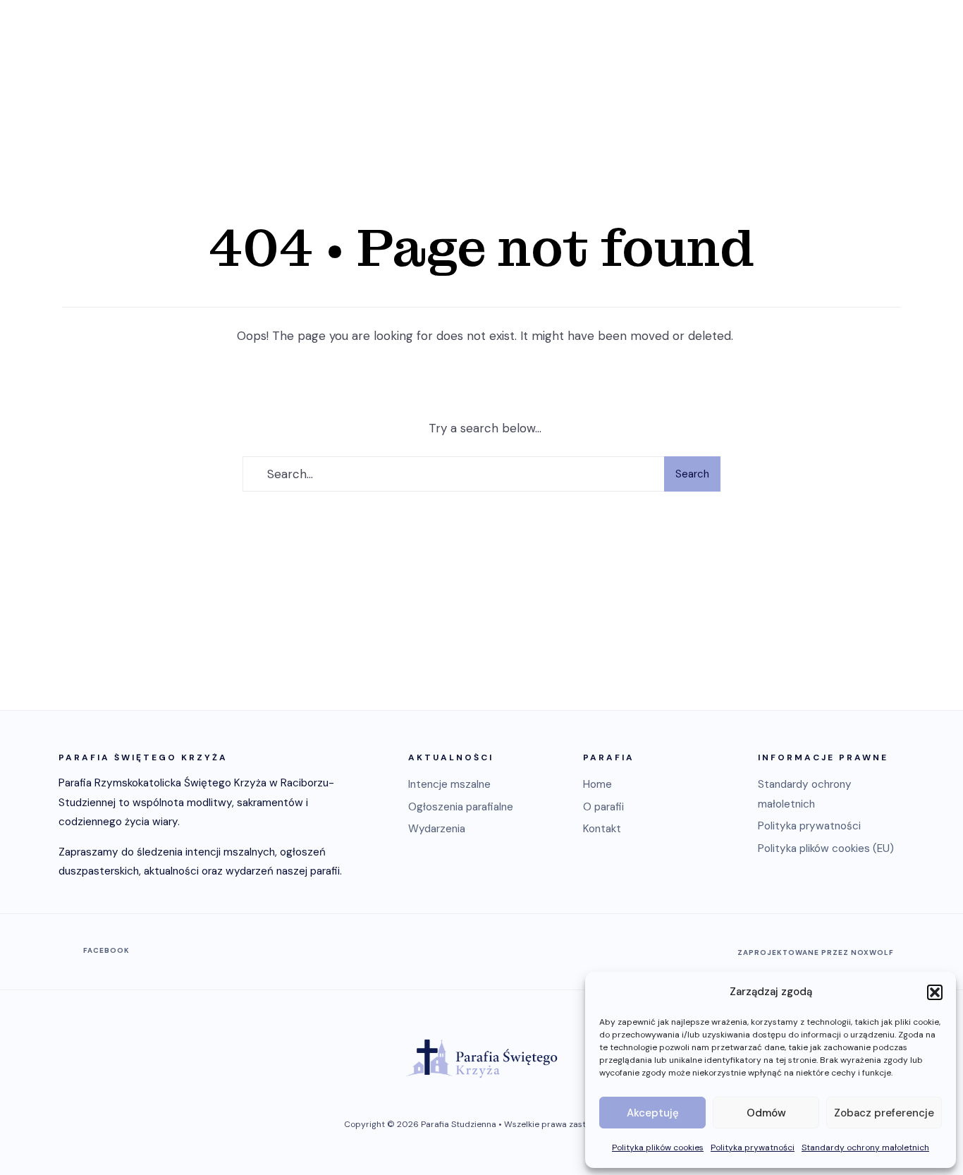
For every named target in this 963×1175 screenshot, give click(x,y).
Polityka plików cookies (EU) (826, 848)
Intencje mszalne (449, 784)
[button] (935, 992)
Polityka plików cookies (658, 1147)
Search (692, 474)
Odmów (766, 1113)
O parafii (603, 807)
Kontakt (602, 829)
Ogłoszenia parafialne (460, 807)
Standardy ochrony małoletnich (865, 1147)
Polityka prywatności (753, 1147)
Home (597, 784)
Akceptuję (653, 1113)
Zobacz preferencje (884, 1113)
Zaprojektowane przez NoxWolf (815, 952)
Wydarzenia (436, 829)
